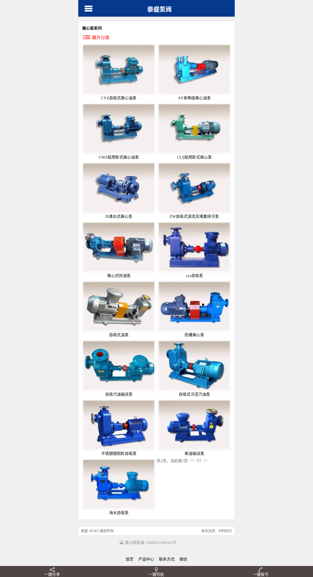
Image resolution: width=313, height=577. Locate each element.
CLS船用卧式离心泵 (194, 157)
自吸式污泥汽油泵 (194, 394)
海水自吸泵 (119, 513)
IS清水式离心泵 (118, 216)
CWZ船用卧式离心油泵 (119, 157)
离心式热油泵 (119, 276)
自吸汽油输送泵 (119, 394)
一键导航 (156, 574)
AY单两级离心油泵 (194, 98)
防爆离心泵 (194, 335)
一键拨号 (260, 574)
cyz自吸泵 (194, 276)
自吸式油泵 (119, 335)
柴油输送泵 (194, 453)
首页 (130, 559)
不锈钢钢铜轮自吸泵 (118, 453)
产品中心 (146, 559)
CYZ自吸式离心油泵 (118, 98)
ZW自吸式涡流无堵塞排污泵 (194, 216)
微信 (183, 559)
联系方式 (167, 559)
